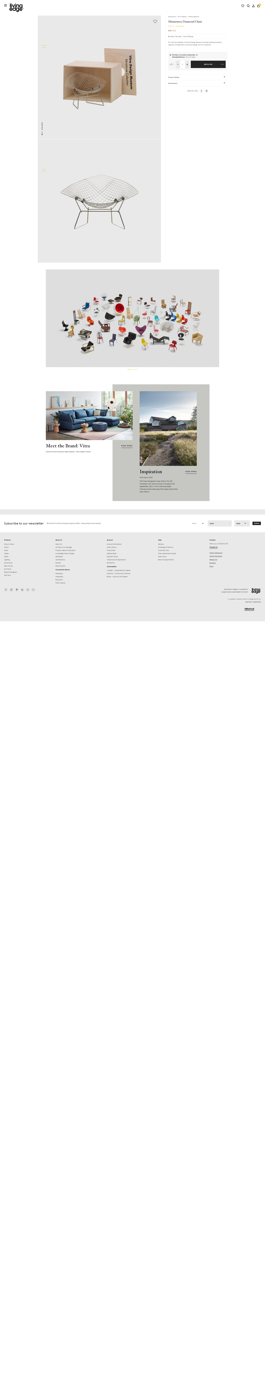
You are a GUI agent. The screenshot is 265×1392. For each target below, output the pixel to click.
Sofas (6, 550)
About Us (58, 544)
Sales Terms (162, 557)
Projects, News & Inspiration (65, 550)
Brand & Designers (10, 572)
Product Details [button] (173, 77)
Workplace (59, 573)
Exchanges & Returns (165, 547)
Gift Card (7, 575)
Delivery (161, 544)
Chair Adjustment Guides (167, 553)
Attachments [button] (172, 83)
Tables (6, 553)
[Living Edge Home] (16, 7)
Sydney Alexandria (216, 553)
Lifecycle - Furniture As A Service (118, 573)
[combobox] (198, 523)
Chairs (6, 547)
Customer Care (163, 550)
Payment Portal (112, 557)
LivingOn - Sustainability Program (119, 570)
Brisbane (213, 563)
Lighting (7, 560)
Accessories (172, 16)
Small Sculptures (194, 16)
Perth (211, 566)
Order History (111, 547)
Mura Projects (60, 566)
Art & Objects (182, 16)
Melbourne (213, 560)
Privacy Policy (248, 601)
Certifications (60, 560)
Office (6, 557)
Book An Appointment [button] (166, 560)
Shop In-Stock (9, 544)
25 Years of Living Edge (63, 547)
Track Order (111, 550)
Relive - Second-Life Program (117, 577)
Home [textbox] (194, 523)
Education (59, 580)
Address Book (111, 553)
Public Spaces (60, 583)
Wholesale (59, 557)
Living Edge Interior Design (64, 553)
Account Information (114, 544)
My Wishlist (111, 563)
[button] (129, 369)
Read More (127, 446)
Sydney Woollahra (216, 556)
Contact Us (214, 547)
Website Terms (257, 601)
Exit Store (7, 569)
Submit (256, 523)
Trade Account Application (116, 560)
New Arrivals (8, 566)
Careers (58, 563)
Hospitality (59, 577)
